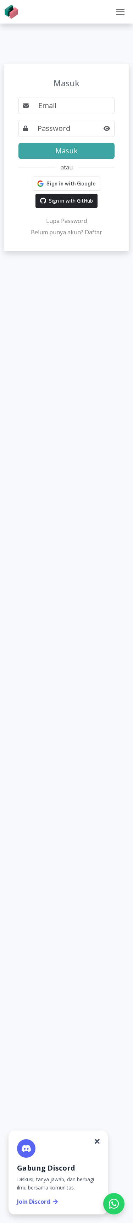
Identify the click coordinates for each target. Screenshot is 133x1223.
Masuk (66, 151)
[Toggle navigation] (120, 11)
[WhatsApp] (113, 1203)
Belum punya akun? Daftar (66, 232)
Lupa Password (66, 221)
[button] (120, 11)
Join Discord (33, 1202)
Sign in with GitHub (71, 200)
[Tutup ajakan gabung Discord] (97, 1141)
